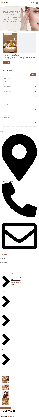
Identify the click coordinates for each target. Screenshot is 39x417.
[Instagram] (4, 411)
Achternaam (13, 276)
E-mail (12, 279)
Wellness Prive (8, 34)
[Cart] (31, 2)
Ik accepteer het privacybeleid (16, 282)
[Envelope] (9, 411)
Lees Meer (6, 62)
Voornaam (12, 273)
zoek (33, 74)
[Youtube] (14, 411)
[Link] (6, 411)
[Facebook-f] (1, 411)
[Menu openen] (37, 3)
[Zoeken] (33, 2)
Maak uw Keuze (7, 70)
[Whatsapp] (11, 411)
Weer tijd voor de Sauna (11, 55)
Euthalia (7, 414)
